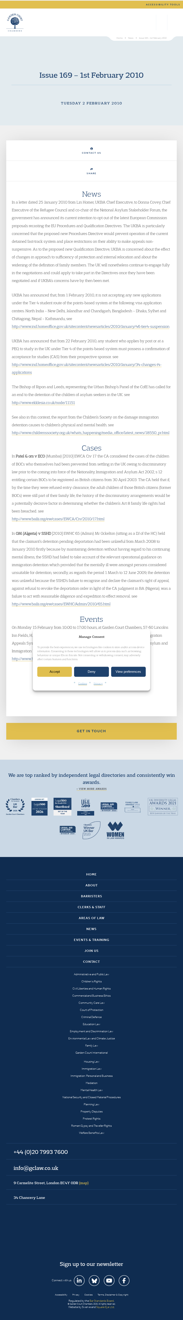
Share (91, 173)
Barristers (91, 896)
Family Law (91, 1045)
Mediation (92, 1083)
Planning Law (91, 1104)
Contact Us (91, 152)
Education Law (91, 1024)
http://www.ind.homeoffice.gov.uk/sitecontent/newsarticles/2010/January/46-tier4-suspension (90, 326)
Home (91, 874)
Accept (55, 671)
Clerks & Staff (92, 907)
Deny (92, 671)
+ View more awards (92, 788)
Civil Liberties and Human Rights (92, 988)
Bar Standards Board (101, 1300)
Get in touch (91, 731)
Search (152, 22)
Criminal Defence (91, 1017)
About (91, 885)
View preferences (128, 671)
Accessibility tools (163, 4)
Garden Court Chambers (15, 22)
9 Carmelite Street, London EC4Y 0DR (51, 1183)
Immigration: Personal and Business (92, 1075)
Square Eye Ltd (105, 1307)
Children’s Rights (91, 981)
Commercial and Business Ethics (91, 995)
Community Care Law (92, 1002)
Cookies (82, 683)
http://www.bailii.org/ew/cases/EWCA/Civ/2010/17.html (58, 518)
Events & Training (91, 940)
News (91, 929)
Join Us (91, 951)
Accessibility (61, 1294)
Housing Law (91, 1061)
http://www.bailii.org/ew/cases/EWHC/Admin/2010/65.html (61, 604)
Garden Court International (91, 1052)
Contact (91, 962)
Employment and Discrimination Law (91, 1031)
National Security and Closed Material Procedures (91, 1097)
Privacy (98, 683)
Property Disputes (92, 1111)
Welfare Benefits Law (91, 1132)
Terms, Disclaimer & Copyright (113, 1294)
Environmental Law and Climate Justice (91, 1038)
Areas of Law (91, 918)
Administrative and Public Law (91, 974)
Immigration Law (92, 1068)
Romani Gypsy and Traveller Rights (91, 1125)
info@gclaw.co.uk (36, 1168)
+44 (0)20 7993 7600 (162, 22)
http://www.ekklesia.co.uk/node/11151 (43, 402)
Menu (172, 22)
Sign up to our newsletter (91, 1264)
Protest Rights (91, 1118)
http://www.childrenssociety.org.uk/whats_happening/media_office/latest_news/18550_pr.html (90, 432)
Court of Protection (91, 1010)
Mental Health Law (92, 1090)
